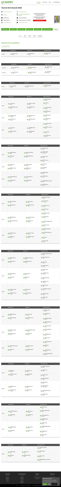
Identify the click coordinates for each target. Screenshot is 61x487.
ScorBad (22, 478)
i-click (7, 481)
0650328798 (19, 15)
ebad (22, 479)
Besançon (5, 14)
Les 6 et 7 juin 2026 (7, 11)
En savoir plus (54, 484)
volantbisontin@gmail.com (24, 14)
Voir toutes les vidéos (23, 22)
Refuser (49, 484)
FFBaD (7, 477)
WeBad (21, 482)
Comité (29, 35)
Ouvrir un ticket (37, 477)
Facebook (37, 478)
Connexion (56, 2)
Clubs (25, 35)
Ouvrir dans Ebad (7, 22)
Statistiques (40, 35)
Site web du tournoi (23, 11)
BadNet (22, 477)
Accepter (44, 484)
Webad (7, 479)
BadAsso (7, 478)
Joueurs (20, 35)
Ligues (34, 35)
